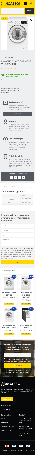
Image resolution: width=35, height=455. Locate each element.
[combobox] (12, 11)
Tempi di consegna (16, 139)
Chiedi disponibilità (16, 156)
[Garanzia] (5, 125)
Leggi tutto (9, 303)
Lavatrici (16, 90)
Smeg (6, 92)
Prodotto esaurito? (16, 102)
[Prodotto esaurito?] (5, 105)
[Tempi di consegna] (5, 143)
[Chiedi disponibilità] (5, 161)
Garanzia (12, 121)
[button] (31, 20)
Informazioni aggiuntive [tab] (10, 186)
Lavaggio (10, 90)
